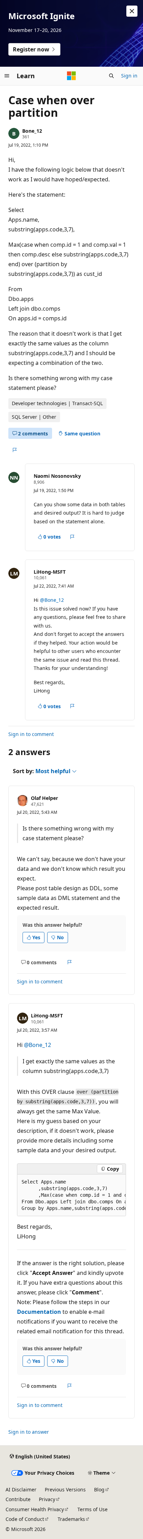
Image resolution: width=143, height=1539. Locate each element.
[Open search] (111, 75)
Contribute (18, 1499)
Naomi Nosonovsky (57, 476)
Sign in (129, 75)
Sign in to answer (28, 1432)
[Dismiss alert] (131, 11)
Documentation (39, 1312)
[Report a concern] (14, 450)
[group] (71, 1195)
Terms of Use (92, 1509)
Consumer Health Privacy (35, 1509)
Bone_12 (32, 131)
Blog (99, 1489)
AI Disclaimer (21, 1489)
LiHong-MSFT (50, 571)
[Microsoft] (71, 75)
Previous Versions (65, 1489)
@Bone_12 (52, 600)
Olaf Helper (44, 798)
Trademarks (71, 1519)
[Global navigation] (7, 75)
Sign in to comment (31, 734)
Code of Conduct (25, 1519)
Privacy (47, 1499)
